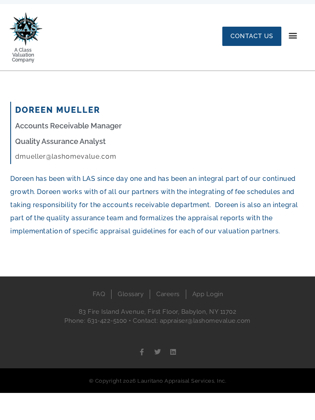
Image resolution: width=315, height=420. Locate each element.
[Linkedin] (173, 352)
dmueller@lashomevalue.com (65, 156)
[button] (293, 35)
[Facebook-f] (142, 352)
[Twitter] (157, 352)
